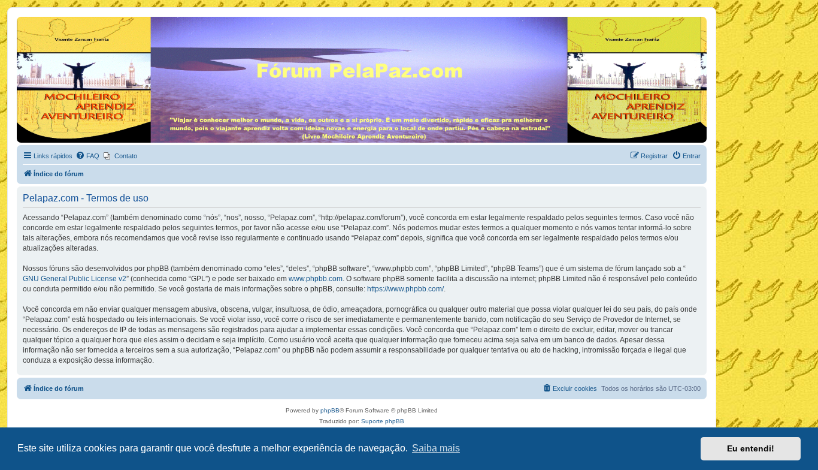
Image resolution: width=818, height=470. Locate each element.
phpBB (330, 410)
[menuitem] (87, 156)
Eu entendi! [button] (750, 448)
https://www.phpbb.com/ (405, 289)
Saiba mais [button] (436, 448)
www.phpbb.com (316, 279)
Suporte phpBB (382, 421)
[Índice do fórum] (24, 20)
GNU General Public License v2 (74, 279)
